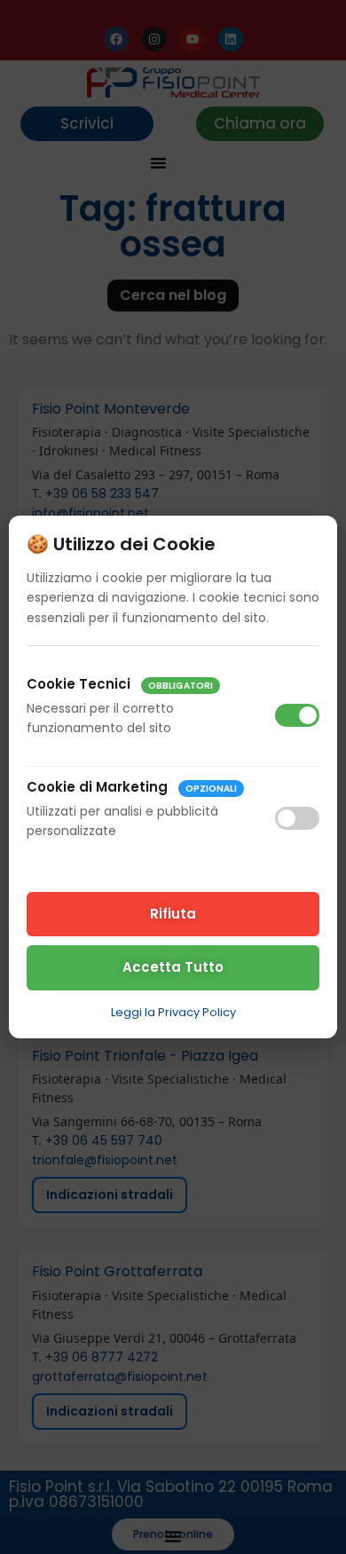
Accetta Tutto (173, 967)
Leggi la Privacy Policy (173, 1012)
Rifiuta (173, 913)
